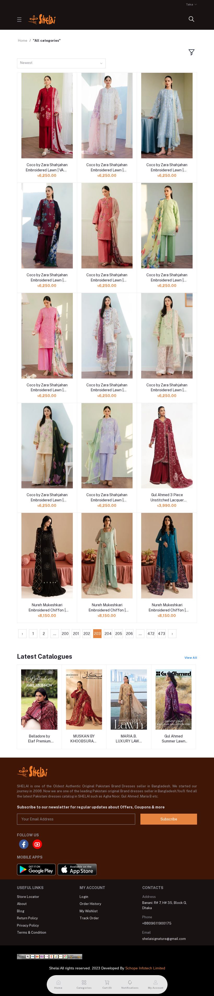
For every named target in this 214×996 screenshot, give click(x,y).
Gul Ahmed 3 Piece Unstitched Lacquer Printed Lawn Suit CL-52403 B (166, 498)
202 (87, 634)
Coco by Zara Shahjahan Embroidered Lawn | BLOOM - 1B (47, 498)
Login (84, 897)
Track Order (89, 918)
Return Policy (27, 918)
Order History (90, 904)
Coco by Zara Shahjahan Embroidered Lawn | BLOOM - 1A (106, 498)
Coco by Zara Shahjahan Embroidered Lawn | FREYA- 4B (47, 278)
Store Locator (28, 897)
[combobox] (61, 63)
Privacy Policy (28, 925)
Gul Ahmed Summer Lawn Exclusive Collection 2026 (173, 739)
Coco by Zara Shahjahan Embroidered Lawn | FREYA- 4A (106, 278)
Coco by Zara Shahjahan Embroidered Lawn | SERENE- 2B (106, 388)
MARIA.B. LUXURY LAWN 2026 (129, 739)
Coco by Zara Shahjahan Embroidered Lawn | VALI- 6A (47, 168)
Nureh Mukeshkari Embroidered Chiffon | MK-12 (47, 608)
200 (65, 634)
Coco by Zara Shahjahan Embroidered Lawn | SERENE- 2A (166, 388)
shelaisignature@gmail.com (164, 939)
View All (191, 657)
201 (76, 634)
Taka (189, 4)
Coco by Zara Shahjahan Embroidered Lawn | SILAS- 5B (106, 168)
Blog (20, 911)
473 (161, 634)
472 (150, 634)
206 (129, 634)
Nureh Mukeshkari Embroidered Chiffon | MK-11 (107, 608)
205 (118, 634)
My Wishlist (89, 911)
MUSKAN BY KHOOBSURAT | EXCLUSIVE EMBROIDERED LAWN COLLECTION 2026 (84, 739)
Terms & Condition (31, 932)
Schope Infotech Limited (145, 968)
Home (22, 41)
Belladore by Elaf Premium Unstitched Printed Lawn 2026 (39, 739)
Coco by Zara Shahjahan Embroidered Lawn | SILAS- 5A (166, 168)
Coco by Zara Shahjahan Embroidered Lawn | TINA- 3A (47, 388)
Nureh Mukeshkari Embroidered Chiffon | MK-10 (167, 608)
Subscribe (168, 819)
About (22, 904)
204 (108, 634)
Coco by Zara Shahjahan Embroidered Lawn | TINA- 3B (166, 278)
